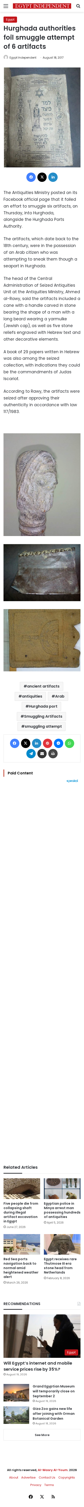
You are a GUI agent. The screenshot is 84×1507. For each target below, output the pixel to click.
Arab (59, 696)
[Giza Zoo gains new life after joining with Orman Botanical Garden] (16, 1415)
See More (42, 1435)
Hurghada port (43, 706)
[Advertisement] (42, 973)
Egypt (10, 19)
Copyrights (66, 1477)
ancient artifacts (43, 686)
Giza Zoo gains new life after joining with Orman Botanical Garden (54, 1413)
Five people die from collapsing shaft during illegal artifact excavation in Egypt (21, 1212)
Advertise (28, 1477)
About (13, 1477)
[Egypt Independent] (42, 6)
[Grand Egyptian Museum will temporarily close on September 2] (16, 1392)
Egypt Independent (23, 58)
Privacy (35, 1485)
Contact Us (47, 1477)
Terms (49, 1485)
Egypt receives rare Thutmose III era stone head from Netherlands (60, 1266)
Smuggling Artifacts (43, 716)
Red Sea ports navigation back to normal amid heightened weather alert (21, 1268)
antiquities (32, 696)
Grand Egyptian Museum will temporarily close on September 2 (54, 1391)
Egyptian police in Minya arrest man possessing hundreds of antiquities (62, 1210)
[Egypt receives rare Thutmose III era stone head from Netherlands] (62, 1244)
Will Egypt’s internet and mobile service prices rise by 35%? (38, 1366)
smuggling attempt (43, 726)
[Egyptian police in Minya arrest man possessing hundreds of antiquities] (62, 1188)
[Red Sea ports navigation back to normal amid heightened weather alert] (22, 1244)
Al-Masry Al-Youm (53, 1470)
